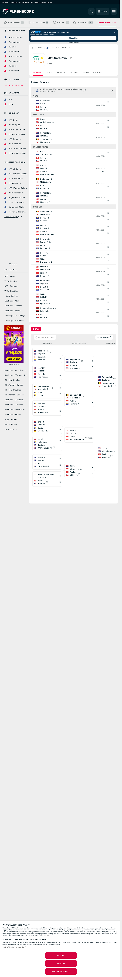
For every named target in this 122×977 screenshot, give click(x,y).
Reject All (61, 963)
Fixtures (73, 72)
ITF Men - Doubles (60, 48)
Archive (97, 72)
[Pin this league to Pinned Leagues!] (70, 57)
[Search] (91, 11)
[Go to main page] (24, 11)
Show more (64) (11, 216)
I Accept (61, 955)
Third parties (44, 936)
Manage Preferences (61, 971)
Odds (49, 72)
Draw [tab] (36, 329)
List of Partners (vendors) (14, 947)
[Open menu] (114, 11)
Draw (86, 72)
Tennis (39, 48)
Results (61, 72)
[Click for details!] (73, 105)
